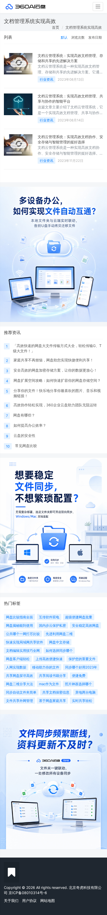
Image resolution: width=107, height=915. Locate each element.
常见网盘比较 (26, 445)
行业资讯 (46, 79)
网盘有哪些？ (24, 415)
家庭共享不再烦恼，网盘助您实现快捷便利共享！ (53, 360)
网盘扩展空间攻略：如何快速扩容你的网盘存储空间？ (57, 380)
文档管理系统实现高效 (83, 27)
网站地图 (47, 900)
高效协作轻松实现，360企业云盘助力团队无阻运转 (55, 405)
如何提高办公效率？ (30, 425)
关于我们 (11, 900)
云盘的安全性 (24, 435)
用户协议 (29, 900)
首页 (55, 27)
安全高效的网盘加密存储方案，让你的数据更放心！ (55, 370)
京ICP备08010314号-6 (28, 892)
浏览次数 (78, 37)
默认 (64, 37)
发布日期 (95, 37)
